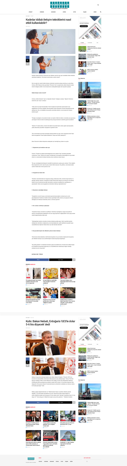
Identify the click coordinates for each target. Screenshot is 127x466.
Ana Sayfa (28, 317)
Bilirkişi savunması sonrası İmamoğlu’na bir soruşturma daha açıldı (93, 118)
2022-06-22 (28, 26)
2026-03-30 (82, 96)
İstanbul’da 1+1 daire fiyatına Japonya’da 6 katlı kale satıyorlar (67, 444)
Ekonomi (32, 317)
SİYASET (30, 12)
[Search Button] (100, 12)
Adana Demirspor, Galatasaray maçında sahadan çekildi (94, 48)
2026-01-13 (63, 305)
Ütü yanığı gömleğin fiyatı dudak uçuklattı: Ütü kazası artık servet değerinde (33, 282)
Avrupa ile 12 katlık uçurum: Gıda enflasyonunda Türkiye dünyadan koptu (93, 110)
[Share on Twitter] (28, 60)
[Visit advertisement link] (89, 27)
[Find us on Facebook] (95, 5)
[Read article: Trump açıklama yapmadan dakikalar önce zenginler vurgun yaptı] (50, 416)
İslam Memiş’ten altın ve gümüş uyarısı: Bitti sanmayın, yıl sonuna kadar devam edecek (33, 444)
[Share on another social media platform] (28, 63)
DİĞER (95, 12)
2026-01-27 (28, 304)
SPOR (74, 12)
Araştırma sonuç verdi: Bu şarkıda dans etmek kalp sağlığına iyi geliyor (49, 301)
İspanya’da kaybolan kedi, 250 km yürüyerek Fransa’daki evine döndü (33, 301)
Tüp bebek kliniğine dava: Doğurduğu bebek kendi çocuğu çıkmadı (67, 282)
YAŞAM (84, 12)
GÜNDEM (42, 12)
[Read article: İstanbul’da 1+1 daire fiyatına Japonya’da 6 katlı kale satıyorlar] (67, 435)
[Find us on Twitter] (98, 5)
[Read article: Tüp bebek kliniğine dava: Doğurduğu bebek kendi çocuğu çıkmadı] (67, 273)
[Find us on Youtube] (100, 5)
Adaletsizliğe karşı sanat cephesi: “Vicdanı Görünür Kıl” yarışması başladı (93, 102)
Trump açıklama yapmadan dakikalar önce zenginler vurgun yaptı (49, 424)
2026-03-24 (45, 427)
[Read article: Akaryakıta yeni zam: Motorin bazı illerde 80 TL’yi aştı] (67, 416)
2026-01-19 (45, 304)
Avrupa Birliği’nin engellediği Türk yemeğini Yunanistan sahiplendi (49, 282)
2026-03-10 (45, 448)
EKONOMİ (53, 12)
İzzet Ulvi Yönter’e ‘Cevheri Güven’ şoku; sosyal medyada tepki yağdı (94, 63)
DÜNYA (64, 12)
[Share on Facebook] (28, 57)
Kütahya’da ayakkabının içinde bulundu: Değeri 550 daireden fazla (93, 56)
